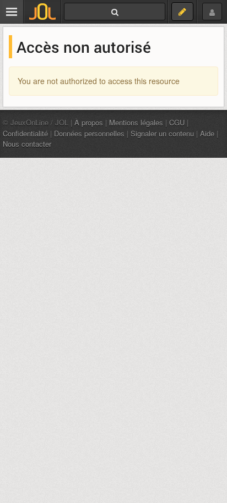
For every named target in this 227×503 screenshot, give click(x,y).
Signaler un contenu (162, 133)
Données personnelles (89, 133)
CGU (177, 122)
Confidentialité (25, 133)
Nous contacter (27, 144)
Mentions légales (136, 122)
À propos (88, 122)
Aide (207, 133)
